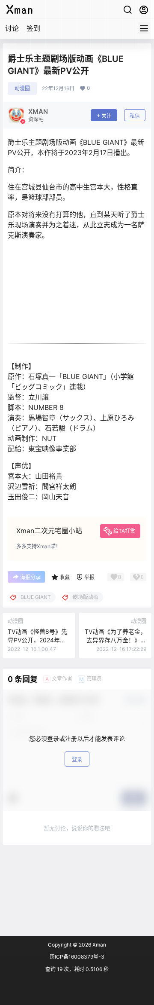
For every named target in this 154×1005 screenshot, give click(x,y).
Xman (98, 944)
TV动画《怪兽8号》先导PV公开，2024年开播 (37, 640)
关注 (106, 116)
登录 (77, 759)
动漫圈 (22, 88)
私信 (135, 116)
